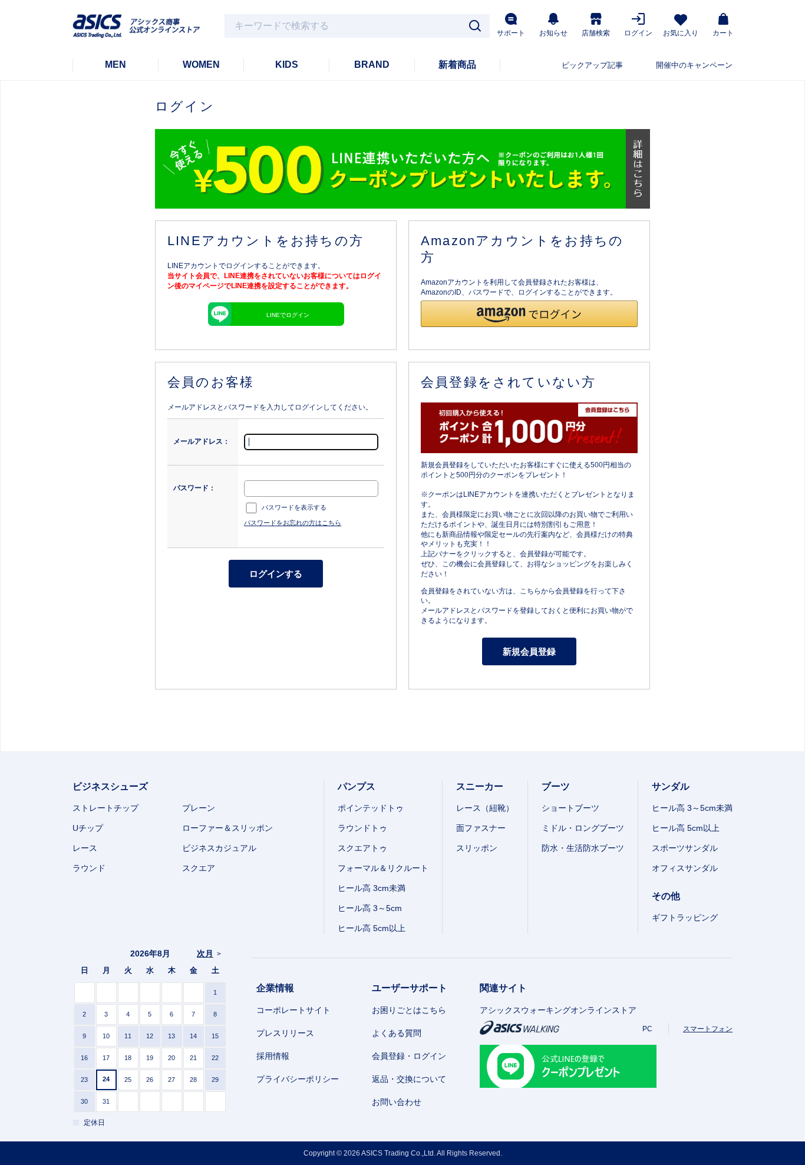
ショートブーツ (570, 808)
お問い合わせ (396, 1102)
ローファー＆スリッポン (227, 828)
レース (84, 848)
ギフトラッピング (685, 917)
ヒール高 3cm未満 (371, 888)
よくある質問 (396, 1033)
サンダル (670, 786)
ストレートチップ (105, 808)
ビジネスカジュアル (219, 848)
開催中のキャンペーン (694, 65)
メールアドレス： (201, 441)
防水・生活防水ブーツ (583, 848)
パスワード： (194, 488)
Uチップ (87, 828)
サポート (511, 33)
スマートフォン (708, 1029)
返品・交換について (409, 1079)
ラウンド (88, 868)
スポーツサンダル (685, 848)
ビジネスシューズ (110, 786)
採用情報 (272, 1056)
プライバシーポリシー (297, 1079)
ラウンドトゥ (362, 828)
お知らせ (553, 33)
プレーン (198, 808)
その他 (666, 896)
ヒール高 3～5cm (370, 908)
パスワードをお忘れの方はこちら (292, 522)
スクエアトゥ (362, 848)
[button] (529, 314)
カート (723, 33)
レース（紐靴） (485, 808)
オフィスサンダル (685, 868)
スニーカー (479, 786)
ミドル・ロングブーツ (583, 828)
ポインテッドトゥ (371, 808)
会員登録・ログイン (409, 1056)
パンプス (356, 786)
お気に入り (680, 33)
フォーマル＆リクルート (383, 868)
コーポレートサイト (293, 1010)
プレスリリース (285, 1033)
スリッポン (476, 848)
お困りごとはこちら (409, 1010)
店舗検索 (596, 33)
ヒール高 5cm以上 (371, 928)
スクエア (198, 868)
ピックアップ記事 (592, 65)
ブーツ (556, 786)
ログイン (638, 33)
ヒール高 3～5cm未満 (692, 808)
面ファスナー (481, 828)
